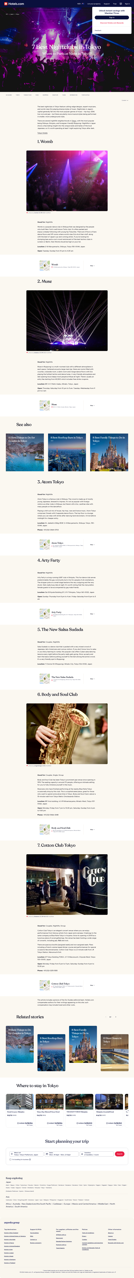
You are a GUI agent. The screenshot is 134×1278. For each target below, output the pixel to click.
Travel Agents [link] (60, 1248)
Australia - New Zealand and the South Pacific (32, 1204)
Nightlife (55, 95)
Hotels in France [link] (9, 1243)
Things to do (27, 95)
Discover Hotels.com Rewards (112, 23)
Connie (36, 213)
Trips (115, 4)
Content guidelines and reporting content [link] (92, 1243)
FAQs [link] (31, 1236)
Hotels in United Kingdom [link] (12, 1246)
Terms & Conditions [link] (88, 1233)
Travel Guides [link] (112, 1239)
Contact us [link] (33, 1239)
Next (114, 1016)
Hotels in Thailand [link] (9, 1263)
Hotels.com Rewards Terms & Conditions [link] (91, 1248)
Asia (7, 1197)
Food (37, 95)
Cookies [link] (84, 1239)
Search (119, 1154)
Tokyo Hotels (85, 95)
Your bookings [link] (34, 1233)
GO (7, 14)
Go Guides (9, 95)
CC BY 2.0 (41, 213)
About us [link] (111, 1233)
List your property (94, 4)
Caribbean (57, 1204)
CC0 (44, 766)
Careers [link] (110, 1236)
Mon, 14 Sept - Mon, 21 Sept (60, 1155)
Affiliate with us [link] (61, 1234)
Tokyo (17, 14)
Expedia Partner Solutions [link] (64, 1241)
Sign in (127, 4)
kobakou (36, 352)
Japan (12, 14)
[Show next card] (128, 1110)
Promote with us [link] (61, 1244)
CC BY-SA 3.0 (44, 916)
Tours (64, 95)
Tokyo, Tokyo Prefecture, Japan (26, 1155)
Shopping (45, 95)
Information (73, 95)
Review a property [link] (35, 1243)
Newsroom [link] (59, 1238)
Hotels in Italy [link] (8, 1249)
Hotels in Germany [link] (10, 1259)
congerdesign (38, 766)
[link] (111, 30)
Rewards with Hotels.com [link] (116, 1243)
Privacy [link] (84, 1236)
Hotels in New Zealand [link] (11, 1233)
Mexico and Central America (84, 1204)
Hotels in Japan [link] (9, 1253)
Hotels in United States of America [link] (15, 1236)
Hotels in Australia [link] (9, 1239)
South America (21, 1206)
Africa (8, 1204)
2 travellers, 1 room (91, 1155)
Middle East (103, 1204)
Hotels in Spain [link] (8, 1256)
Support (107, 4)
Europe (67, 1204)
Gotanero (36, 916)
